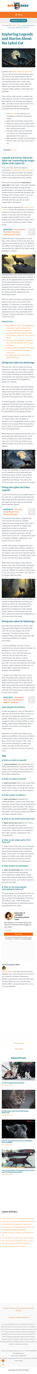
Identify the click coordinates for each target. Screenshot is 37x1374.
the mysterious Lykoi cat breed (22, 170)
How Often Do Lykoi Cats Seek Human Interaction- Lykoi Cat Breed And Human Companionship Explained (20, 328)
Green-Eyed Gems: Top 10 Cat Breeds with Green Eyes (18, 1218)
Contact (6, 1308)
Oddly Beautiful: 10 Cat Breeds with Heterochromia (17, 1224)
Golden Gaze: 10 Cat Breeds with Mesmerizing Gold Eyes (18, 1221)
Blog (19, 25)
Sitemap (25, 1308)
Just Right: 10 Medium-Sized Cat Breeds (14, 1246)
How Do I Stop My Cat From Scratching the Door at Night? (17, 1141)
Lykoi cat (13, 113)
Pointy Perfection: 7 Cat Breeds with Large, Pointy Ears (18, 1238)
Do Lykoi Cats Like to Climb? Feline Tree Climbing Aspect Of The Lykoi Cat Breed (20, 335)
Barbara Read (7, 971)
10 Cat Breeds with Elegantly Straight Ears (14, 1230)
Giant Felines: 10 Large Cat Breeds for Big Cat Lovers (17, 1241)
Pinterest (25, 1317)
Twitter (18, 1317)
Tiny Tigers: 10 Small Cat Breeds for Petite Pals (15, 1243)
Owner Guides (8, 1085)
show (13, 150)
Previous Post (18, 1043)
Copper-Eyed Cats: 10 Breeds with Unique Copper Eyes (18, 1227)
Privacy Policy (15, 1308)
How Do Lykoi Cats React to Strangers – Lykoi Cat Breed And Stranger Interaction (20, 350)
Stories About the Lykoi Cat (22, 72)
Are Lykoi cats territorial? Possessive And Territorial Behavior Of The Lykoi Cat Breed (19, 342)
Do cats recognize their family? (13, 1083)
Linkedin (11, 1317)
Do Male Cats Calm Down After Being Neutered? (15, 1112)
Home (14, 25)
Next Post (19, 1049)
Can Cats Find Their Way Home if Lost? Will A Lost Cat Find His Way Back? (18, 1171)
